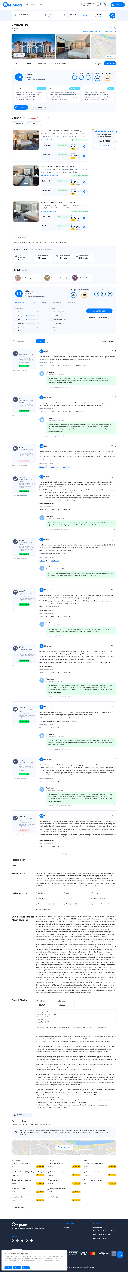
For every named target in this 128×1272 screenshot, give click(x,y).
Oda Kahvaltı (36, 123)
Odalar (16, 63)
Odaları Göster (110, 63)
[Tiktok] (27, 1241)
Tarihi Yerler (51, 1160)
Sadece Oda (19, 123)
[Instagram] (13, 1241)
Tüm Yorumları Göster (39, 107)
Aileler (44, 302)
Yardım (40, 5)
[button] (24, 147)
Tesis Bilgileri (42, 63)
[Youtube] (31, 1241)
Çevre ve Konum (60, 63)
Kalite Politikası (98, 1227)
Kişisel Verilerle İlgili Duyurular (103, 1234)
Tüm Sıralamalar (104, 146)
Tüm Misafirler (19, 302)
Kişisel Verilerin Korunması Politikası (104, 1231)
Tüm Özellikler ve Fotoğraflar (49, 140)
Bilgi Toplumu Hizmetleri (101, 1238)
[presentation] (15, 139)
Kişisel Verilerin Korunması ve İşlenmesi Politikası (78, 1267)
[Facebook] (22, 1241)
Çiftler (33, 302)
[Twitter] (17, 1241)
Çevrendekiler (16, 1160)
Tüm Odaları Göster (20, 237)
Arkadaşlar (71, 302)
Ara (40, 341)
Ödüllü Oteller (30, 5)
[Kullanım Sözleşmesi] (47, 342)
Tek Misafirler (56, 302)
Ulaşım (86, 1160)
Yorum (28, 63)
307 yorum (24, 31)
